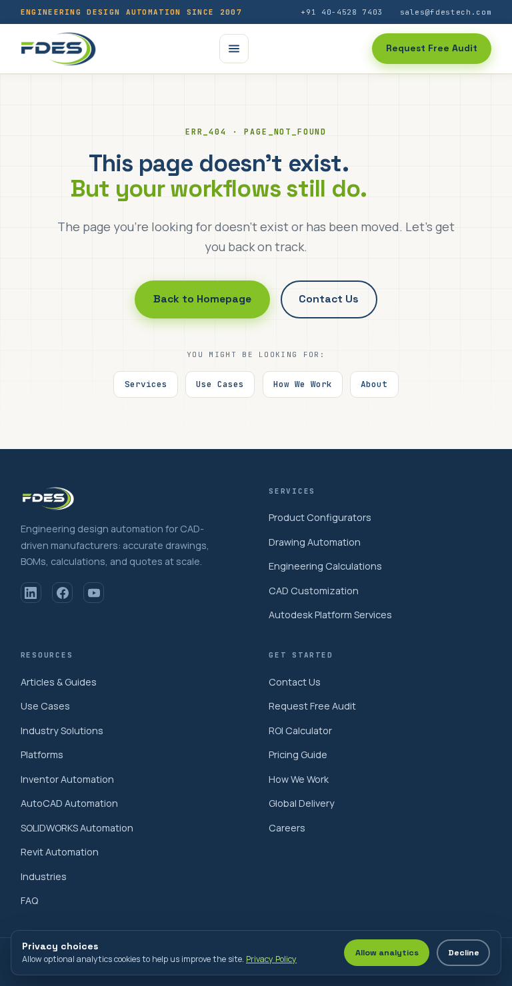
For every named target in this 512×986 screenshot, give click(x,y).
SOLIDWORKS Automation (77, 827)
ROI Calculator (300, 730)
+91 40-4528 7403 (341, 12)
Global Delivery (302, 803)
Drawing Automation (315, 542)
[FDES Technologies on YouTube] (93, 592)
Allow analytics (387, 952)
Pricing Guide (298, 754)
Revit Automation (60, 851)
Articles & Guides (59, 682)
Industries (44, 876)
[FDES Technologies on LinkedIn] (31, 592)
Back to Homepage (202, 299)
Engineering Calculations (325, 566)
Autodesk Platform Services (330, 614)
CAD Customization (314, 590)
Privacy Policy (271, 959)
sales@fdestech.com (446, 12)
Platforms (42, 754)
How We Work (302, 384)
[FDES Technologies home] (59, 49)
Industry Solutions (62, 730)
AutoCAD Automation (69, 803)
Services (146, 384)
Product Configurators (320, 517)
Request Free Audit (431, 48)
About (374, 384)
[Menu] (234, 48)
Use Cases (220, 384)
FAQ (29, 900)
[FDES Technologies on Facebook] (62, 592)
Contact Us (329, 299)
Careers (287, 827)
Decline (463, 952)
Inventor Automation (67, 779)
